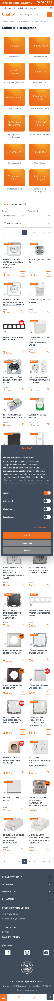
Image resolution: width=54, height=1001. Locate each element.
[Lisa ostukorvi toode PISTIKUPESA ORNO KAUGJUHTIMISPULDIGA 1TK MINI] (48, 389)
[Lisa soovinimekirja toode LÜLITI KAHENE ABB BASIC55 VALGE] (31, 645)
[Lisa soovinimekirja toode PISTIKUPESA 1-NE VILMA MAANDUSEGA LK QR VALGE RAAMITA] (5, 294)
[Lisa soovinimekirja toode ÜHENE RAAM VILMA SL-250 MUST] (5, 680)
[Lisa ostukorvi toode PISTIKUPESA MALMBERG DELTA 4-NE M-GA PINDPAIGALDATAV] (48, 772)
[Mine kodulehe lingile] (8, 15)
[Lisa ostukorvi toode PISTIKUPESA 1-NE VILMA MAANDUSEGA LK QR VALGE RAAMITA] (22, 311)
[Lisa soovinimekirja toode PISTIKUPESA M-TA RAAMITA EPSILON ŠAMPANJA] (5, 752)
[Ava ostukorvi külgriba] (49, 996)
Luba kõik (27, 535)
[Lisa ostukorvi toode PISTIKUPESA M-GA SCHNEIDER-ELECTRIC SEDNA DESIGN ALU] (48, 584)
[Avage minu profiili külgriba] (34, 997)
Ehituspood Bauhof (8, 22)
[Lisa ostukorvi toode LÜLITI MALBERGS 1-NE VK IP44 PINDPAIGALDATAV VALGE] (48, 351)
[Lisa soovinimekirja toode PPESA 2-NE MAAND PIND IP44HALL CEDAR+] (5, 410)
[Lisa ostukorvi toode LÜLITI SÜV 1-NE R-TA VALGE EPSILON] (48, 691)
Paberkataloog (11, 937)
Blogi (5, 932)
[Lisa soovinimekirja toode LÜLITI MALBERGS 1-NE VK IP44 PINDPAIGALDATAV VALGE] (31, 332)
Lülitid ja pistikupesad (41, 22)
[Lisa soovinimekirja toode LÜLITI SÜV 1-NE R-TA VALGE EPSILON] (31, 680)
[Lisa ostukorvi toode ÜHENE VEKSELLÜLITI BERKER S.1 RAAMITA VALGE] (22, 389)
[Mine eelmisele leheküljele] (4, 232)
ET (51, 8)
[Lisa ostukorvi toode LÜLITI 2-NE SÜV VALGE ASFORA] (48, 311)
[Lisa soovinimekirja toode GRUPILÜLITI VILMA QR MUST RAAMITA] (5, 444)
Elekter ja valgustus (24, 22)
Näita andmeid (39, 527)
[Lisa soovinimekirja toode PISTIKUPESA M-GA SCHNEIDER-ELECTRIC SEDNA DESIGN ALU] (31, 562)
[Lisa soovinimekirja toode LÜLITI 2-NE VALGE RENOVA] (31, 410)
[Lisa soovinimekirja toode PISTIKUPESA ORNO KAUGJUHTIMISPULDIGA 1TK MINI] (31, 372)
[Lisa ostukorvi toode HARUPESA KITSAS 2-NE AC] (48, 274)
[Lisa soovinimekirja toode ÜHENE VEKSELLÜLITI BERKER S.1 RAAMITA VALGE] (5, 372)
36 (44, 232)
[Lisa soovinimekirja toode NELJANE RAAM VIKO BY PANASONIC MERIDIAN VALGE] (31, 605)
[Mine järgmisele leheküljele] (49, 232)
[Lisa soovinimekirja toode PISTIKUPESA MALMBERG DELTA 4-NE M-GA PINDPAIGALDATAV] (31, 752)
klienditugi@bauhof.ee (15, 919)
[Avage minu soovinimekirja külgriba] (18, 997)
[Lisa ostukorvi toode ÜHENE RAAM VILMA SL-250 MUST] (22, 691)
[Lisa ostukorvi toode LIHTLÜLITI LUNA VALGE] (22, 809)
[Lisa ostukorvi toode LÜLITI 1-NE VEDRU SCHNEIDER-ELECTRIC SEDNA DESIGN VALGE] (22, 732)
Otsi (49, 14)
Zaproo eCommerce (27, 990)
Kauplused (10, 8)
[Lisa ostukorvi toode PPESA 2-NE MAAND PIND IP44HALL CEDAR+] (22, 424)
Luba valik (27, 543)
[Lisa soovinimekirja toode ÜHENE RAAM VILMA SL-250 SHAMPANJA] (5, 645)
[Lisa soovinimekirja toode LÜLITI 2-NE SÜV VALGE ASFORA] (31, 294)
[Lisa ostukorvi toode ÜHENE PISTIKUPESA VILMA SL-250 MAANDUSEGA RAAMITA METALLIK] (48, 809)
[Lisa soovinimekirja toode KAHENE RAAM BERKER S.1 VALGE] (31, 444)
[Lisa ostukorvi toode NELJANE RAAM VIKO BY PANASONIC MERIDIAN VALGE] (48, 624)
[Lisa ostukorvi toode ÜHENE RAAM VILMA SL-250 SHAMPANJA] (22, 659)
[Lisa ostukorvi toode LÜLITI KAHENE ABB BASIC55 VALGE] (48, 659)
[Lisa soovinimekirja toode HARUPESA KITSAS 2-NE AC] (31, 254)
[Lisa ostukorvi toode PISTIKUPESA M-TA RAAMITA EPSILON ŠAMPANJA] (22, 772)
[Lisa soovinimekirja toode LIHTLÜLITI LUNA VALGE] (5, 792)
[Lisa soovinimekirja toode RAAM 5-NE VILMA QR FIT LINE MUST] (5, 332)
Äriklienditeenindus (27, 8)
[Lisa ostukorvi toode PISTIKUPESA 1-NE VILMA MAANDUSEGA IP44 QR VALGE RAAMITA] (22, 274)
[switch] (47, 501)
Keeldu (27, 550)
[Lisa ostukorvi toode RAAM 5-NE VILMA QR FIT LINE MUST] (22, 351)
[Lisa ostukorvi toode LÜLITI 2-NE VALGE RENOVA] (48, 424)
